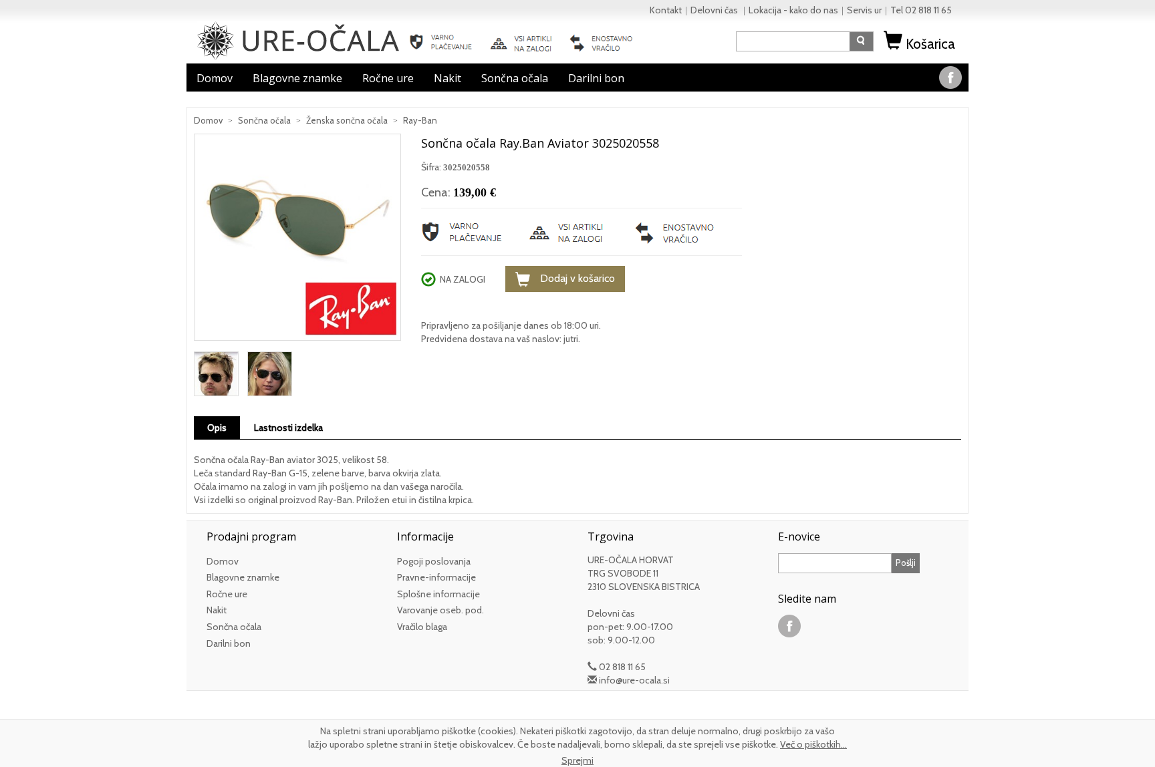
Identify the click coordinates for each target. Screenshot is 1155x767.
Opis (217, 428)
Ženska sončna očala (347, 120)
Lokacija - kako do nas (793, 10)
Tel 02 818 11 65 (921, 10)
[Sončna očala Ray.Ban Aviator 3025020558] (297, 242)
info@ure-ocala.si (634, 680)
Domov (215, 78)
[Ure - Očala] (298, 39)
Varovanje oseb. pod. (440, 610)
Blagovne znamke (297, 78)
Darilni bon (596, 78)
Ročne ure (388, 78)
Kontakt (666, 10)
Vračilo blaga (422, 627)
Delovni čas (715, 10)
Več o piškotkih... (813, 744)
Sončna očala (514, 78)
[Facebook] (950, 76)
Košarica (930, 43)
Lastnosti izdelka (288, 428)
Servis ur (864, 10)
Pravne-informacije (436, 577)
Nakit (447, 78)
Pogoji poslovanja (434, 561)
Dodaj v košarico (577, 278)
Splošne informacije (438, 594)
